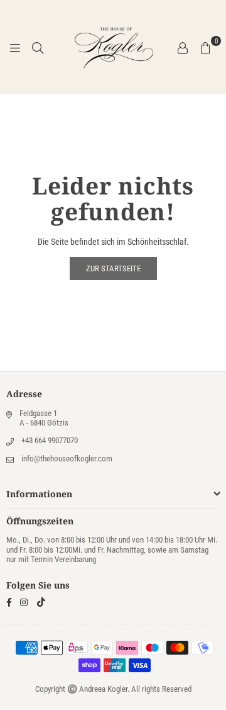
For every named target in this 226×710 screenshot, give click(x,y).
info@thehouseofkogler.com (66, 458)
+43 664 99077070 (49, 440)
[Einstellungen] (182, 47)
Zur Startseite (113, 268)
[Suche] (37, 47)
